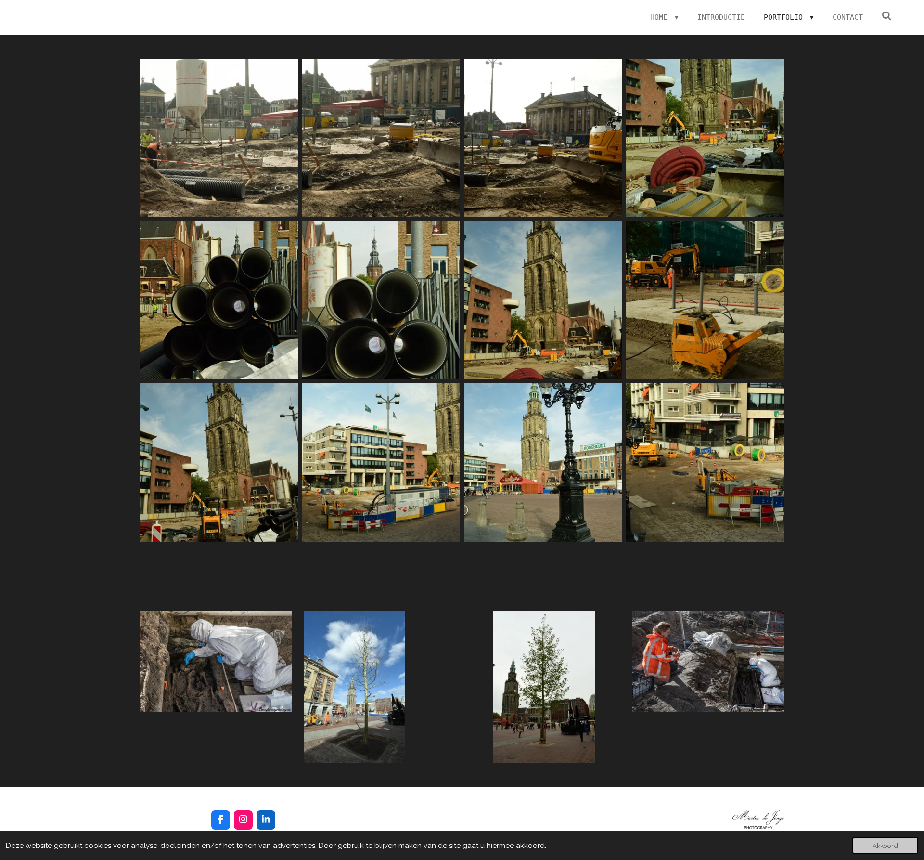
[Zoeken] (887, 16)
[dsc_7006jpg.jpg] (219, 300)
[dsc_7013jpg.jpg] (381, 462)
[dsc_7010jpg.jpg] (219, 462)
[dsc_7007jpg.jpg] (381, 300)
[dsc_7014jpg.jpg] (705, 462)
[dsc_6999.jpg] (219, 138)
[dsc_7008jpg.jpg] (705, 300)
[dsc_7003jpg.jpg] (543, 138)
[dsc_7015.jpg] (543, 462)
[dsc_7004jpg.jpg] (705, 138)
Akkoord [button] (885, 845)
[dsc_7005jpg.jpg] (543, 300)
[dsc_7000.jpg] (381, 138)
